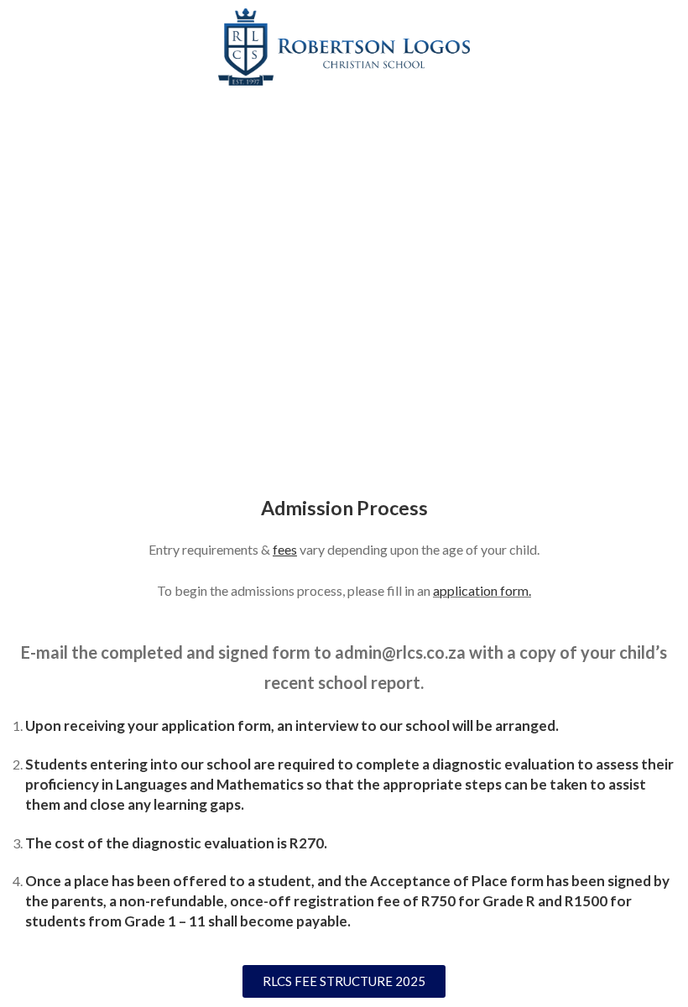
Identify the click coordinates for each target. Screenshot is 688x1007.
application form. (482, 590)
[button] (344, 437)
